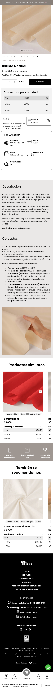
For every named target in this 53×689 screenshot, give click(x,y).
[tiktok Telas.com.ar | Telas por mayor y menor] (30, 629)
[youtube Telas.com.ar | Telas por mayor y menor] (26, 629)
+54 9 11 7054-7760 (38, 608)
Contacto (26, 575)
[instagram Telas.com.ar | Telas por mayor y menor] (21, 629)
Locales (26, 571)
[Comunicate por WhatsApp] (48, 667)
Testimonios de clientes (26, 589)
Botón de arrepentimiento (26, 657)
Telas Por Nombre (13, 57)
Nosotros (26, 582)
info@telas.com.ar (28, 617)
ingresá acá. (43, 654)
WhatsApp (19, 128)
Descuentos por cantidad (21, 92)
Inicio (4, 57)
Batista (23, 57)
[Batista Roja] (23, 392)
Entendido (46, 685)
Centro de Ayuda (26, 579)
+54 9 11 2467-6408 (37, 603)
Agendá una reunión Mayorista (26, 586)
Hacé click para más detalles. (16, 228)
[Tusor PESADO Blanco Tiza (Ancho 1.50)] (23, 499)
